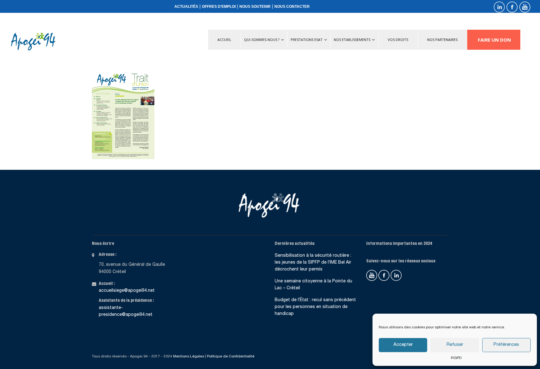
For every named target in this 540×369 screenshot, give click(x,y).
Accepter (403, 344)
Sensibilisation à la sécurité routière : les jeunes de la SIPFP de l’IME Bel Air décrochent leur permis (313, 263)
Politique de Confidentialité (230, 356)
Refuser (455, 344)
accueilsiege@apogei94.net (127, 291)
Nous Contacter (292, 6)
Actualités (186, 6)
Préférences (506, 344)
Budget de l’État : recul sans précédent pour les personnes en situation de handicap (315, 307)
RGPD (456, 358)
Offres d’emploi (219, 6)
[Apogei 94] (33, 41)
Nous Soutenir (255, 6)
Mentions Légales (188, 356)
